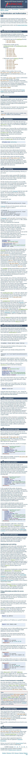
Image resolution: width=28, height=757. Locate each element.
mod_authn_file (10, 53)
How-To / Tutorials (4, 10)
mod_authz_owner (10, 67)
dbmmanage (7, 312)
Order (10, 685)
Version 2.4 (22, 9)
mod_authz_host (10, 65)
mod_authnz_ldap (10, 54)
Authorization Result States (7, 580)
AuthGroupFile (13, 332)
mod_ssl (3, 114)
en (15, 746)
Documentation (15, 9)
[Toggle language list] (2, 16)
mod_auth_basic (10, 40)
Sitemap (21, 753)
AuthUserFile (6, 301)
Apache (2, 9)
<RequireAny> (4, 526)
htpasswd (15, 191)
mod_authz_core (15, 72)
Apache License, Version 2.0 (15, 749)
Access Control (19, 743)
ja (22, 746)
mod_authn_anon (10, 48)
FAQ (13, 753)
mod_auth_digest (10, 42)
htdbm (13, 312)
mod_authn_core (5, 72)
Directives (9, 753)
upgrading (24, 702)
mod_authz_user (10, 68)
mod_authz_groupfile (12, 64)
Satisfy (23, 685)
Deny (17, 685)
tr (26, 746)
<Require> (19, 672)
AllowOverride (4, 132)
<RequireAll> (17, 525)
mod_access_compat (6, 87)
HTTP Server (8, 9)
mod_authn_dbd (10, 50)
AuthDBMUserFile (23, 309)
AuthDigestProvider (21, 46)
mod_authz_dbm (10, 62)
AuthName (5, 268)
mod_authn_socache (11, 56)
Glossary (17, 753)
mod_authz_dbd (10, 61)
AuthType (19, 39)
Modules (4, 753)
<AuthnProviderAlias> (11, 734)
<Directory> (4, 124)
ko (24, 746)
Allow (13, 685)
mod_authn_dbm (10, 51)
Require (16, 58)
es (17, 746)
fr (19, 746)
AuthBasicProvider (9, 46)
